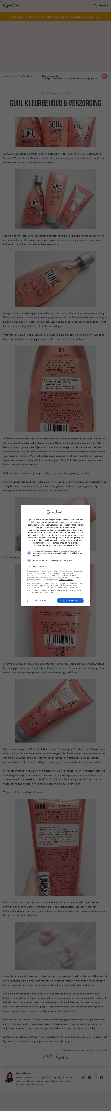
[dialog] (55, 555)
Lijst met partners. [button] (66, 580)
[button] (55, 566)
